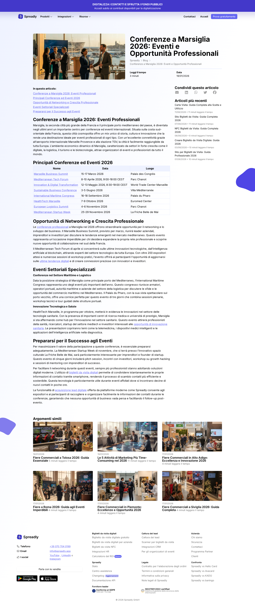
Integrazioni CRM (151, 546)
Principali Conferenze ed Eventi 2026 (56, 98)
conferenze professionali (52, 226)
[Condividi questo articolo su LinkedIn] (189, 92)
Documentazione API (103, 580)
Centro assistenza (102, 570)
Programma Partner (202, 551)
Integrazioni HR (100, 551)
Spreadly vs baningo (202, 580)
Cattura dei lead (150, 537)
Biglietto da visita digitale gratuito (110, 537)
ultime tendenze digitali (54, 261)
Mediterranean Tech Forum (51, 179)
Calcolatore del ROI (103, 556)
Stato (95, 566)
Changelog (98, 575)
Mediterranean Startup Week (52, 212)
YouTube (54, 555)
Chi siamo (196, 537)
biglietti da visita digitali (83, 372)
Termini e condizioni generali (158, 570)
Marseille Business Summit (51, 173)
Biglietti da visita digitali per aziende (112, 542)
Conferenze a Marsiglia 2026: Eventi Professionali (64, 93)
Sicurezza (196, 542)
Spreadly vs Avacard (202, 570)
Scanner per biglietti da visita (158, 542)
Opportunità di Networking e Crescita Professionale (65, 102)
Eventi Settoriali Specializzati (51, 107)
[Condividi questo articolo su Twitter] (207, 92)
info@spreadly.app (60, 551)
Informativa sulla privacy (155, 575)
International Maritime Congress (54, 195)
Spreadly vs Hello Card (204, 566)
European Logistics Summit (51, 206)
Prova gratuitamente (224, 16)
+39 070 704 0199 (60, 546)
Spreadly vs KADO (201, 575)
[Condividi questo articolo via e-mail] (179, 92)
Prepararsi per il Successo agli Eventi (56, 111)
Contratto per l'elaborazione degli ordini (164, 566)
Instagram (55, 558)
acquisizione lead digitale (71, 390)
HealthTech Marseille (47, 201)
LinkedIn (66, 555)
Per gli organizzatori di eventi (158, 551)
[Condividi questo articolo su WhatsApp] (198, 92)
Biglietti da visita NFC (104, 546)
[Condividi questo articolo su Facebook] (217, 92)
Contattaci (190, 16)
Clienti (194, 556)
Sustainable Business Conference (55, 190)
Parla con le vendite (50, 569)
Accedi (204, 16)
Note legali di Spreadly (154, 580)
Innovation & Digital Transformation (56, 184)
